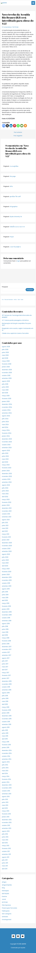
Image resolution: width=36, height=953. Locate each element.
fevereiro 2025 (6, 398)
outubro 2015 (6, 722)
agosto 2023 (6, 450)
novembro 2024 (7, 407)
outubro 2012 (6, 825)
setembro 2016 (6, 690)
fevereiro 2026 (6, 364)
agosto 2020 (6, 554)
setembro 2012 (6, 828)
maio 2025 (5, 390)
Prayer (12, 237)
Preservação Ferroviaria (9, 908)
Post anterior (18, 132)
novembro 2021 (6, 511)
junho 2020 (5, 560)
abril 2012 (5, 843)
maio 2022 (5, 494)
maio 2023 (5, 459)
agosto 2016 (6, 693)
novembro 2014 (7, 753)
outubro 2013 (6, 791)
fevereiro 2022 (6, 502)
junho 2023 (5, 456)
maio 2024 (5, 424)
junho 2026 (5, 352)
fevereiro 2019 (6, 606)
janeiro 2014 (5, 782)
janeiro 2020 (6, 574)
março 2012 (5, 845)
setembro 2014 (6, 759)
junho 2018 (5, 629)
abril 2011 (4, 869)
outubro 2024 (6, 410)
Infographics (13, 206)
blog (3, 888)
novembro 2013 (6, 788)
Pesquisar (5, 287)
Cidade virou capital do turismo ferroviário (15, 333)
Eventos (4, 896)
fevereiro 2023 (6, 468)
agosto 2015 (6, 727)
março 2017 (5, 673)
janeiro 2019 (5, 609)
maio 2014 (5, 771)
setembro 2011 (6, 854)
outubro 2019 (6, 583)
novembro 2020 (7, 546)
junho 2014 (5, 768)
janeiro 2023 (6, 471)
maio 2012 (5, 840)
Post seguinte (18, 135)
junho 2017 (5, 664)
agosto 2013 (6, 796)
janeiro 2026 (6, 367)
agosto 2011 (5, 857)
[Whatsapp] (18, 125)
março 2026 (6, 361)
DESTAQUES (5, 893)
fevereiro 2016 (6, 710)
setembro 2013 (6, 794)
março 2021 (5, 534)
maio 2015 (5, 736)
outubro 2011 (6, 851)
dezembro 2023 (7, 439)
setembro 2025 (7, 378)
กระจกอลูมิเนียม (14, 166)
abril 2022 (5, 497)
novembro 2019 (7, 580)
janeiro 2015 (5, 747)
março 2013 (5, 811)
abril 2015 (5, 739)
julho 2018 (5, 626)
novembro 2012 (6, 822)
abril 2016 (5, 704)
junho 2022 (5, 491)
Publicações (6, 911)
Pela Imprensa (6, 905)
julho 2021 (5, 523)
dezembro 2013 (6, 785)
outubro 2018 (6, 618)
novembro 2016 (7, 684)
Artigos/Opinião (7, 885)
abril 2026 (5, 358)
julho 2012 (5, 834)
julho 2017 (5, 661)
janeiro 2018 (5, 644)
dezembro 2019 (7, 577)
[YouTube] (22, 936)
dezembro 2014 (7, 750)
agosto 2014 (6, 762)
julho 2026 (5, 349)
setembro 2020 (7, 551)
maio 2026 (5, 355)
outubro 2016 (6, 687)
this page (13, 176)
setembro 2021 (6, 517)
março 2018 (5, 638)
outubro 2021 (6, 514)
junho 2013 (5, 802)
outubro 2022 (6, 479)
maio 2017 (5, 667)
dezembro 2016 (7, 681)
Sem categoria (6, 914)
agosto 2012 (6, 831)
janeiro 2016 (5, 713)
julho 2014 (5, 765)
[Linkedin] (11, 125)
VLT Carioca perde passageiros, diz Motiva (15, 320)
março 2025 (6, 396)
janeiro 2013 (5, 817)
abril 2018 (5, 635)
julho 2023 (5, 453)
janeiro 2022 (6, 505)
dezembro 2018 (7, 612)
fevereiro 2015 (6, 745)
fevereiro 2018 (6, 641)
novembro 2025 (7, 373)
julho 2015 (5, 730)
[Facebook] (3, 125)
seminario (5, 917)
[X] (7, 125)
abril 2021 (5, 531)
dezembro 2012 (6, 820)
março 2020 (6, 569)
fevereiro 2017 (6, 675)
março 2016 (5, 707)
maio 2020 (5, 563)
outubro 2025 (6, 375)
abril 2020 (5, 566)
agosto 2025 (6, 381)
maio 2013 (5, 805)
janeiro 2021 (5, 540)
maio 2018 (5, 632)
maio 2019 (5, 598)
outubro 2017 (6, 652)
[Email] (21, 125)
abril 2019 (5, 600)
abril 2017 (5, 670)
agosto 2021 (6, 520)
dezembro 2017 (6, 647)
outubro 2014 (6, 756)
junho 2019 (5, 595)
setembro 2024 (7, 413)
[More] (25, 125)
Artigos (4, 882)
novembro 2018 (7, 615)
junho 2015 (5, 733)
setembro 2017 (6, 655)
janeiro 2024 (6, 436)
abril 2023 (5, 462)
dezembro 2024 (7, 404)
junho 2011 (5, 863)
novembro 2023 (7, 442)
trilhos (15, 299)
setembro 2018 (6, 621)
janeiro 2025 (6, 401)
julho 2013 (5, 799)
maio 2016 (5, 701)
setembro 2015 (6, 724)
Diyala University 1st (16, 217)
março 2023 (6, 465)
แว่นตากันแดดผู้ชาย (15, 247)
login (18, 261)
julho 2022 (5, 488)
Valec (22, 299)
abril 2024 (5, 427)
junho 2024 (5, 422)
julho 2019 (5, 592)
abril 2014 (5, 773)
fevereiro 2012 (6, 848)
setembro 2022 (7, 482)
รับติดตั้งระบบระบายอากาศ (17, 227)
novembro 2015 (6, 719)
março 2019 (5, 603)
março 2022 (6, 499)
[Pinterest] (14, 125)
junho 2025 (5, 387)
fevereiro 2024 (6, 433)
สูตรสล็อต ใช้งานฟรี (15, 196)
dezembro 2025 (7, 370)
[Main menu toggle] (33, 3)
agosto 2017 (6, 658)
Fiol (3, 299)
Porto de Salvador (8, 299)
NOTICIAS (15, 27)
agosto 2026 (6, 347)
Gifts (11, 186)
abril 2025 (5, 393)
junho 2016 (5, 698)
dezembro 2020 (7, 543)
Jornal (4, 899)
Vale (19, 299)
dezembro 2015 (6, 716)
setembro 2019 (6, 586)
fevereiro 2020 (6, 572)
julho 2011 (4, 860)
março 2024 (6, 430)
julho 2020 (5, 557)
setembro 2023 (7, 448)
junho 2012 (5, 837)
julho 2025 (5, 384)
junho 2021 (5, 525)
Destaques (5, 891)
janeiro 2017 (5, 678)
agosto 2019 (6, 589)
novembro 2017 (6, 649)
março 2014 (5, 776)
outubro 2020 (6, 548)
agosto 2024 (6, 416)
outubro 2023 (6, 445)
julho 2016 (5, 696)
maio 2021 (5, 528)
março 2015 (5, 742)
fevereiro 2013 (6, 814)
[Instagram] (18, 936)
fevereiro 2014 (6, 779)
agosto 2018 (6, 623)
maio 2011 (5, 866)
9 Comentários (6, 27)
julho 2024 (5, 419)
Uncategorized (6, 919)
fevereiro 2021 (6, 537)
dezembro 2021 (6, 508)
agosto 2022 (6, 485)
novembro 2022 (7, 476)
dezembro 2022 (7, 473)
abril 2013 (5, 808)
